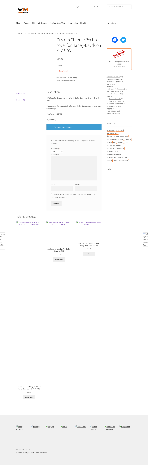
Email (78, 184)
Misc (126, 142)
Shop (18, 23)
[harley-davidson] (22, 431)
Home (20, 33)
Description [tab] (20, 93)
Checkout (97, 7)
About (26, 23)
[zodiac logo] (67, 431)
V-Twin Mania (111, 157)
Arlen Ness (110, 130)
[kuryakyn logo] (52, 431)
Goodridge (124, 136)
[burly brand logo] (126, 431)
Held (121, 139)
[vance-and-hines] (81, 431)
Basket (89, 7)
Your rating (55, 149)
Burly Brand (120, 130)
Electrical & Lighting (30, 33)
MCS (114, 142)
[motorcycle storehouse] (111, 431)
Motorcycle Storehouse (67, 80)
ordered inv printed (114, 154)
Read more (29, 397)
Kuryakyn (128, 139)
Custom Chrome (112, 133)
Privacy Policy (21, 452)
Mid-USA (120, 142)
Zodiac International (120, 161)
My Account (80, 7)
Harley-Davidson (113, 139)
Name (53, 184)
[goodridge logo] (37, 431)
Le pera (109, 142)
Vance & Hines (122, 157)
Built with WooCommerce (37, 452)
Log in (109, 169)
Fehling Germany (113, 136)
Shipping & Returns (39, 23)
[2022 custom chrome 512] (96, 431)
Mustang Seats (112, 151)
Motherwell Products (114, 145)
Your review (55, 154)
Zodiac (109, 161)
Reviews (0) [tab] (20, 100)
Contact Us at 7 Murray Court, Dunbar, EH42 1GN (68, 23)
